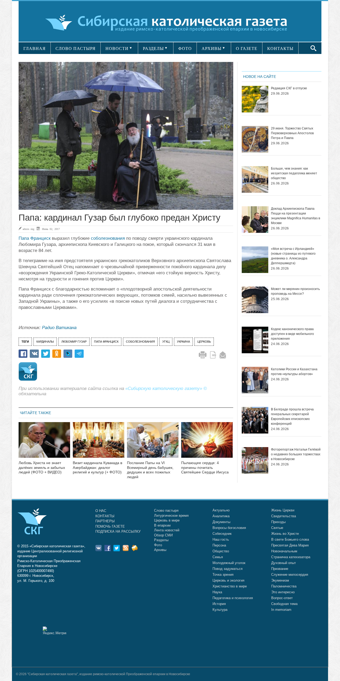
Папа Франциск (34, 238)
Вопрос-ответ (282, 598)
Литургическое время (171, 516)
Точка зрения (222, 575)
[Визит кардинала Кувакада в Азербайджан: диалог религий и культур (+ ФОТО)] (98, 443)
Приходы (278, 522)
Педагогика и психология (232, 598)
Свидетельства (283, 516)
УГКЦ (165, 341)
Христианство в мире (229, 586)
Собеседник (222, 534)
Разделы (161, 540)
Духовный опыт (283, 563)
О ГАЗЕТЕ (246, 48)
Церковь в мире (167, 520)
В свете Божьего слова (290, 539)
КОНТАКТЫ (280, 48)
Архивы (160, 550)
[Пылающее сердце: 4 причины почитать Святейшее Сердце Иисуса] (207, 443)
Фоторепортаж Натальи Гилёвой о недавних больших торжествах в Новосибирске (296, 454)
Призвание (279, 569)
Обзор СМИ (163, 535)
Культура (219, 610)
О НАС (100, 511)
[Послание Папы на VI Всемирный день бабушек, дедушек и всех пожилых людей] (152, 443)
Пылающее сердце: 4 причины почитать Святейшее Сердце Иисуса (205, 467)
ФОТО (185, 48)
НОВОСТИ (117, 48)
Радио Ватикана (59, 327)
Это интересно (283, 592)
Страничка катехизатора (290, 557)
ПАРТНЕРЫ (105, 521)
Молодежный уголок (228, 563)
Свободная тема (284, 604)
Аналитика (221, 516)
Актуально (221, 510)
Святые (277, 528)
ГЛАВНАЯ (34, 48)
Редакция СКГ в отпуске (289, 88)
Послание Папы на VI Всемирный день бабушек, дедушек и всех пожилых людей (150, 470)
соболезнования (108, 238)
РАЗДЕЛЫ (153, 48)
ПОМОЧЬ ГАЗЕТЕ (110, 526)
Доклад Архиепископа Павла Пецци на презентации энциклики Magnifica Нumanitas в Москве (295, 216)
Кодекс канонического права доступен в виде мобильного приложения (292, 333)
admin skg (28, 229)
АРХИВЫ (212, 48)
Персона (219, 545)
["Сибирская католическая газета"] (169, 22)
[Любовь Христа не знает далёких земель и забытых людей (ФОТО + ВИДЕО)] (44, 443)
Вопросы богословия (229, 528)
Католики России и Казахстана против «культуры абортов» (294, 371)
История (219, 604)
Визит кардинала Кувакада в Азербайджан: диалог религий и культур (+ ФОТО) (97, 467)
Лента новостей (166, 530)
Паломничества (283, 586)
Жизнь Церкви (282, 510)
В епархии (162, 525)
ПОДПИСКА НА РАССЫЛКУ (118, 531)
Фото (158, 545)
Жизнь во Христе (285, 534)
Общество (220, 551)
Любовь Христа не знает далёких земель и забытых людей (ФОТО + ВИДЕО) (42, 467)
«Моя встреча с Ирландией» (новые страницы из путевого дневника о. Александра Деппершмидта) (293, 256)
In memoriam (281, 610)
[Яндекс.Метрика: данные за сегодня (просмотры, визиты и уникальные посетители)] (54, 631)
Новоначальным (284, 551)
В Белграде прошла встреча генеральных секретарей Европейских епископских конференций (292, 416)
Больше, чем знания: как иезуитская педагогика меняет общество (294, 173)
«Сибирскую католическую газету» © (166, 388)
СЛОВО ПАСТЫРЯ (76, 48)
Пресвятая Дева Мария (290, 545)
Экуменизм (280, 580)
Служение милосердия (289, 575)
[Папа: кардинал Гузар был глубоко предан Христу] (126, 136)
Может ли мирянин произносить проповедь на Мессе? (295, 291)
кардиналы (45, 341)
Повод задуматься (227, 569)
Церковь (204, 341)
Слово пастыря (166, 510)
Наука (217, 592)
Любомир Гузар (74, 341)
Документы (221, 522)
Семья (217, 557)
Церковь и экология (228, 580)
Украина (183, 341)
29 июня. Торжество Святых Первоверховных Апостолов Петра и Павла (292, 133)
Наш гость (220, 539)
